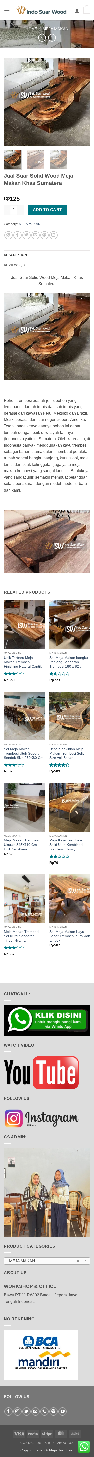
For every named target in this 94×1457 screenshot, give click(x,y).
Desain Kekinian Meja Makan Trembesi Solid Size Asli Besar (67, 753)
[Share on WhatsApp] (8, 235)
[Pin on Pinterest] (44, 235)
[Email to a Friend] (35, 235)
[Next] (82, 102)
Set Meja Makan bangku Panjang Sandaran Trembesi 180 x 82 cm (68, 662)
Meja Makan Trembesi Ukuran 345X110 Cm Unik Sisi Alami (21, 844)
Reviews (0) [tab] (14, 265)
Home (31, 29)
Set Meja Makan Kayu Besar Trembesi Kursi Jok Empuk (69, 936)
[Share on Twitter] (26, 235)
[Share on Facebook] (17, 235)
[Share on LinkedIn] (53, 235)
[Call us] (44, 1411)
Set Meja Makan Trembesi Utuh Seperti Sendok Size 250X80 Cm (23, 753)
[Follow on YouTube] (62, 1411)
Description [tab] (15, 255)
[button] (7, 10)
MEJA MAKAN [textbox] (44, 1261)
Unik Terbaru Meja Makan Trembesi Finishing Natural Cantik (23, 662)
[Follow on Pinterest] (53, 1411)
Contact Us (30, 1443)
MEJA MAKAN (56, 29)
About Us (65, 1443)
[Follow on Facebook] (8, 1411)
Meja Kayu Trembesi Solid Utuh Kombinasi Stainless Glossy (66, 844)
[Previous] (11, 102)
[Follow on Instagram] (17, 1411)
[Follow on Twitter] (26, 1411)
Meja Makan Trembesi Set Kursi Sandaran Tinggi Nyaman (21, 936)
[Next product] (42, 38)
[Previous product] (52, 38)
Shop (49, 1443)
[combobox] (47, 1261)
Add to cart (47, 210)
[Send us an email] (35, 1411)
